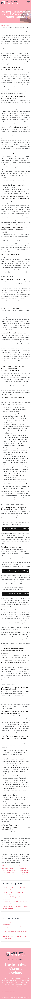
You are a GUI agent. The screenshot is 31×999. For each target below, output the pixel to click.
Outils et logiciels (5, 25)
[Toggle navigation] (28, 2)
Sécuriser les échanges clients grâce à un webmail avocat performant (8, 869)
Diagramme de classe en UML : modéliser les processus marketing (24, 870)
